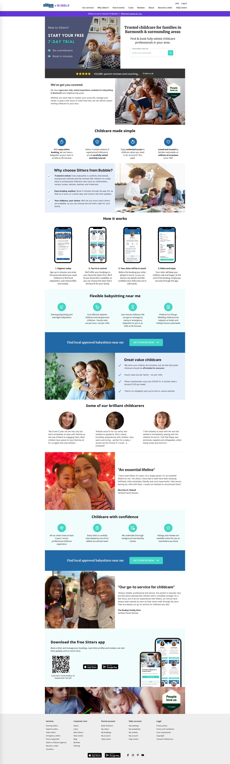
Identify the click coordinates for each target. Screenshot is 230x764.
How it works (119, 7)
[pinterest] (137, 755)
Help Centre (181, 7)
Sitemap (77, 746)
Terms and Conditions (165, 729)
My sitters (105, 729)
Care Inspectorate (163, 732)
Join (177, 3)
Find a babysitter (53, 739)
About (151, 7)
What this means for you (131, 14)
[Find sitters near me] (170, 52)
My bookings (106, 732)
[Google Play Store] (113, 755)
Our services (88, 7)
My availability (134, 729)
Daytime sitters (52, 729)
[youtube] (142, 755)
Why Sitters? (103, 7)
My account (105, 736)
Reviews (141, 7)
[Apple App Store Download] (95, 755)
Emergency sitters (53, 736)
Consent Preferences (164, 739)
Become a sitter (165, 7)
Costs (130, 7)
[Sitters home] (49, 5)
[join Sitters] (82, 42)
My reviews (133, 732)
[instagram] (132, 755)
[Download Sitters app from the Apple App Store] (90, 667)
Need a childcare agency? (56, 742)
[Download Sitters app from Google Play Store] (110, 667)
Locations (50, 749)
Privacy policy (161, 726)
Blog (75, 739)
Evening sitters (52, 726)
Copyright (160, 736)
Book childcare (107, 726)
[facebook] (127, 755)
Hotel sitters (51, 732)
